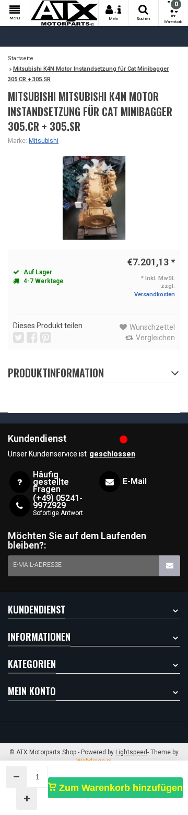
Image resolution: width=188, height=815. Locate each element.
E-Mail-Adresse (37, 564)
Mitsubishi (43, 140)
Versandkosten (154, 294)
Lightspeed (131, 752)
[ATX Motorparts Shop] (64, 13)
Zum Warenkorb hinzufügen (119, 788)
